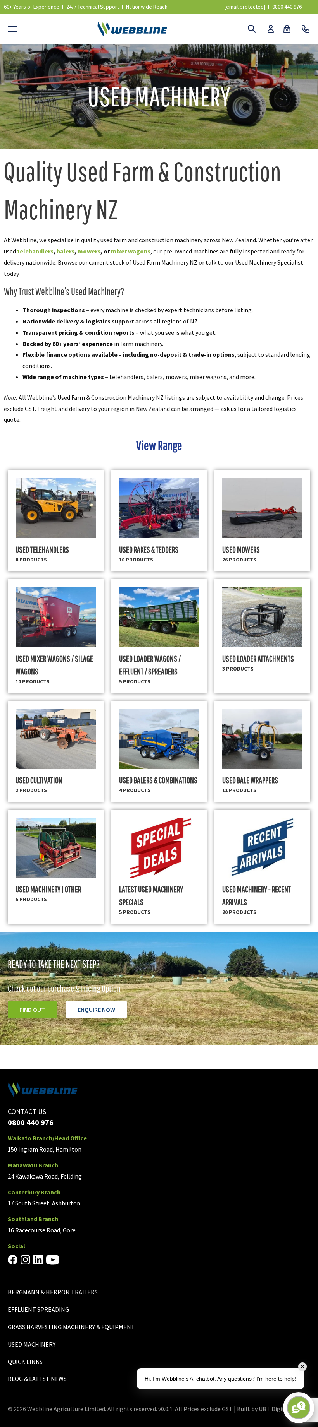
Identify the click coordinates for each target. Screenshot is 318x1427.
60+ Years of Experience (31, 6)
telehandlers (35, 251)
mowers (89, 251)
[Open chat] (298, 1407)
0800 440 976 (287, 6)
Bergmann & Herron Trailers (53, 1292)
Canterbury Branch (34, 1192)
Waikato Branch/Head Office (47, 1138)
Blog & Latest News (37, 1379)
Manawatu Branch (33, 1165)
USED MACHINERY (31, 1344)
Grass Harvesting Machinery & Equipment (71, 1327)
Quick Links (25, 1361)
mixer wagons (130, 251)
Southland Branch (33, 1219)
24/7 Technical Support (92, 6)
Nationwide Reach (147, 6)
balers (65, 251)
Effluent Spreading (38, 1309)
